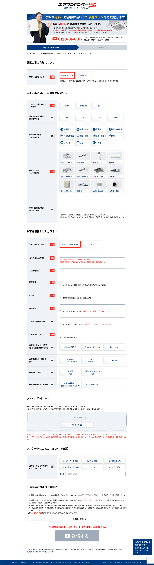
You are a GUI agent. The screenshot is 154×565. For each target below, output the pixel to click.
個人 (92, 244)
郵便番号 (41, 282)
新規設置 (83, 105)
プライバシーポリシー (91, 500)
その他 (114, 360)
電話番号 (41, 308)
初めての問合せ (70, 347)
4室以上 (116, 117)
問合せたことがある (92, 347)
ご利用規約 (38, 513)
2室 (83, 117)
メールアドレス (41, 334)
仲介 (92, 360)
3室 (99, 117)
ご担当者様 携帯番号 (41, 321)
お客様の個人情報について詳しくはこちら (41, 552)
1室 (67, 117)
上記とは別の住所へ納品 (92, 372)
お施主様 (70, 360)
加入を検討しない (92, 384)
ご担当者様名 (41, 270)
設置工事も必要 (67, 75)
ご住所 (41, 295)
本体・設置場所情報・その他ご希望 (41, 209)
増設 (99, 105)
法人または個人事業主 (70, 244)
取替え (67, 105)
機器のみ (83, 75)
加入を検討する (70, 384)
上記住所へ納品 (70, 372)
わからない (114, 347)
